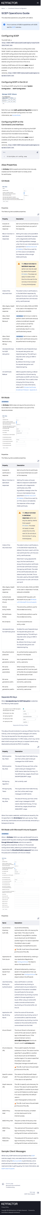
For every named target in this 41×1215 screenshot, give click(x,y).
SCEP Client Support (8, 1168)
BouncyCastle (17, 1161)
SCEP (13, 27)
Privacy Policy (5, 1207)
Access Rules (16, 115)
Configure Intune (22, 962)
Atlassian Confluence (14, 1212)
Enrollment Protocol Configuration (18, 8)
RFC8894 (25, 274)
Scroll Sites (4, 1212)
